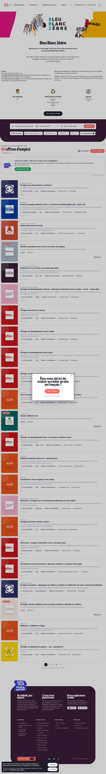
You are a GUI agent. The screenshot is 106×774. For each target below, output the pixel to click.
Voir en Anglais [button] (52, 391)
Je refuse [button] (52, 769)
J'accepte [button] (52, 765)
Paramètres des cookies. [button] (17, 770)
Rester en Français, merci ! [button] (52, 396)
